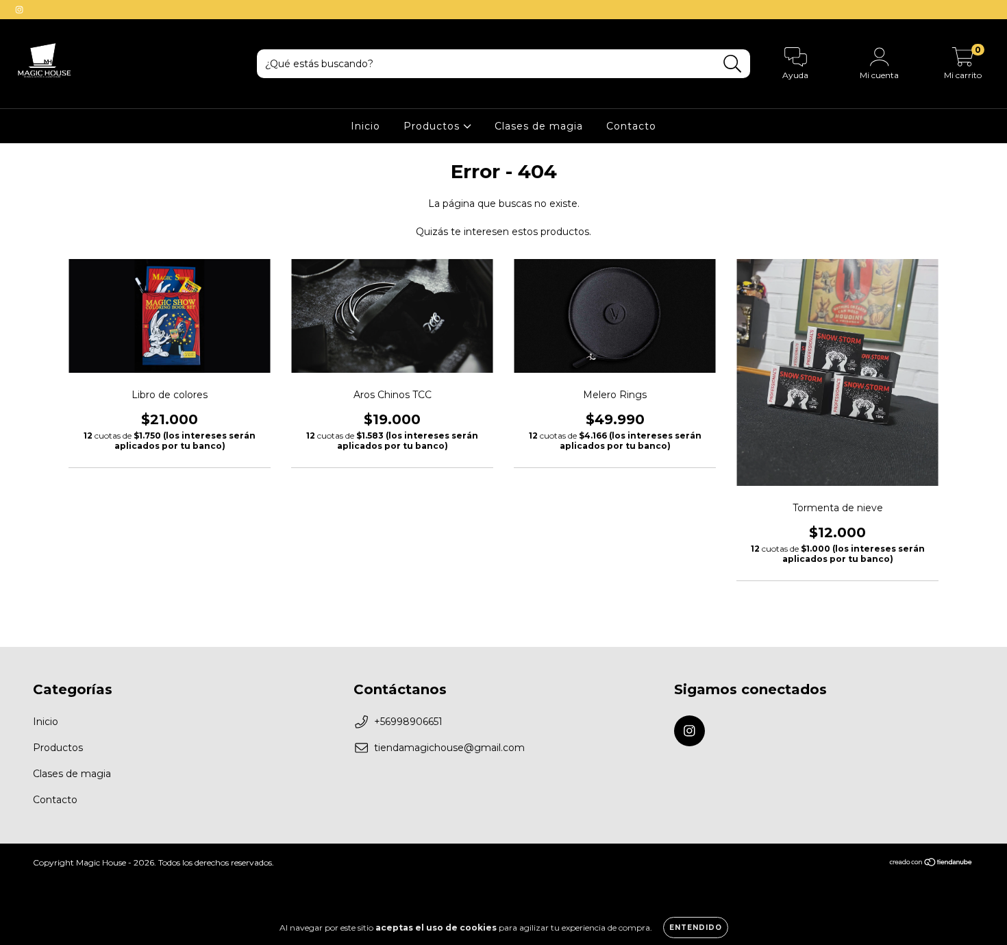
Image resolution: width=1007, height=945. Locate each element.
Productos (433, 126)
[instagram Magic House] (19, 9)
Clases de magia (539, 126)
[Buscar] (733, 64)
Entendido (695, 927)
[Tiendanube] (931, 864)
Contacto (631, 126)
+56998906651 (408, 721)
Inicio (365, 126)
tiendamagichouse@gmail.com (449, 747)
